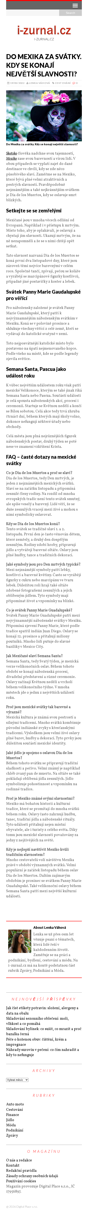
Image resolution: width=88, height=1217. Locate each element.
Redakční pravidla (21, 1170)
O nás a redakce (19, 1160)
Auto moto (15, 1104)
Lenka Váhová (39, 83)
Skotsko (11, 153)
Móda (11, 1125)
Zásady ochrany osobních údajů (32, 1176)
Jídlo (10, 1120)
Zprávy (12, 1135)
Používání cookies (21, 1181)
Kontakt (12, 1165)
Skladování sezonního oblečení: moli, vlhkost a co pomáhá (37, 1021)
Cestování (63, 83)
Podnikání (14, 1130)
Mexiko (11, 158)
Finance (12, 1115)
